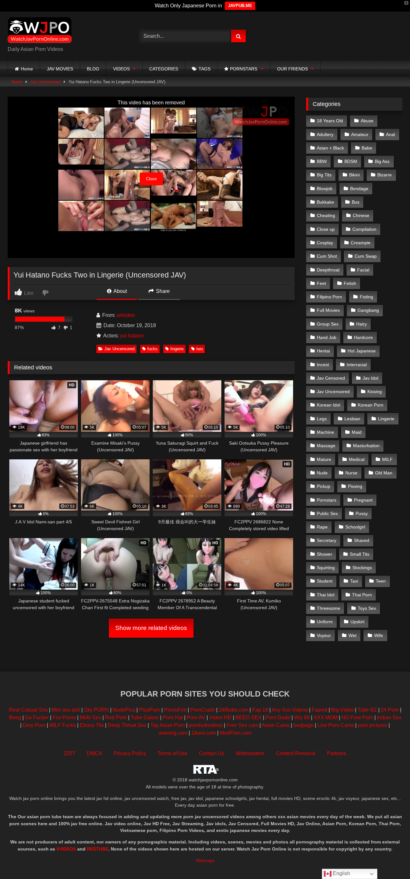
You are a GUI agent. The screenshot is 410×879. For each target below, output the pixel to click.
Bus (355, 202)
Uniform (325, 621)
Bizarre (384, 174)
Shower (324, 554)
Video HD (220, 717)
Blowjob (324, 188)
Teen (381, 581)
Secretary (326, 540)
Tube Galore (145, 717)
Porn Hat (173, 717)
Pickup (323, 486)
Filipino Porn (329, 296)
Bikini (354, 174)
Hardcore (363, 337)
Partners (336, 753)
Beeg (15, 717)
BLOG (93, 68)
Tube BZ (367, 710)
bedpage (304, 725)
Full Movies (328, 310)
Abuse (367, 120)
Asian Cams (276, 725)
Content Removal (296, 753)
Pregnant (363, 500)
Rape (322, 526)
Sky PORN (96, 710)
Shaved (361, 540)
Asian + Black (330, 147)
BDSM (350, 161)
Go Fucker (37, 717)
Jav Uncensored (45, 81)
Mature (324, 459)
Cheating (326, 215)
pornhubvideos (206, 725)
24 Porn (390, 710)
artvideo (126, 315)
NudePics (124, 710)
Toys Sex (367, 608)
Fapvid (319, 710)
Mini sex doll (66, 710)
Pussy (362, 513)
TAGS (204, 68)
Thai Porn (362, 594)
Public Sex (327, 513)
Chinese (361, 215)
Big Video (342, 710)
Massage (326, 445)
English (341, 873)
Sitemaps (205, 860)
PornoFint (175, 710)
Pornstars (326, 500)
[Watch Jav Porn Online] (40, 31)
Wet (352, 635)
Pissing (355, 486)
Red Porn (116, 717)
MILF (387, 459)
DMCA (94, 753)
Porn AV (196, 717)
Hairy (361, 324)
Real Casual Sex (28, 710)
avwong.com (174, 733)
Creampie (361, 242)
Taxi (354, 581)
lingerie (177, 348)
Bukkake (325, 202)
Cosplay (325, 242)
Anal (390, 134)
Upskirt (357, 621)
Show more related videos (151, 628)
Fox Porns (64, 717)
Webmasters (250, 753)
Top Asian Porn (167, 725)
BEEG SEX (248, 717)
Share (162, 291)
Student (324, 581)
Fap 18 (260, 710)
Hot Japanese (362, 350)
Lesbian (352, 418)
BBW (322, 161)
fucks (152, 348)
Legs (322, 418)
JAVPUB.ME (240, 5)
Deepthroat (328, 269)
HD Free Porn (357, 717)
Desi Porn (34, 725)
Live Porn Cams (335, 725)
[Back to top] (390, 860)
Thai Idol (325, 594)
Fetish (350, 283)
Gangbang (368, 310)
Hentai (323, 350)
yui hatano (132, 335)
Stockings (362, 567)
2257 (69, 753)
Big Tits (324, 174)
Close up (326, 229)
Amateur (359, 134)
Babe (367, 147)
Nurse (351, 472)
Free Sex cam (242, 725)
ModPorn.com (235, 733)
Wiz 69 (302, 717)
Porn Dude (278, 717)
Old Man (383, 472)
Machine (325, 432)
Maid (357, 432)
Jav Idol (370, 378)
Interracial (357, 364)
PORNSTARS (243, 68)
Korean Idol (328, 404)
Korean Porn (370, 404)
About (119, 291)
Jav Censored (331, 378)
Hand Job (326, 337)
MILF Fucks (62, 725)
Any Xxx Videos (290, 710)
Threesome (328, 608)
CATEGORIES (163, 68)
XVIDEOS (66, 848)
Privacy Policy (130, 753)
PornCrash (202, 710)
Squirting (326, 567)
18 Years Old (330, 120)
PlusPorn (149, 710)
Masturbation (366, 445)
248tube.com (233, 710)
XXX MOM (326, 717)
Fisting (366, 296)
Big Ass (382, 161)
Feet (321, 283)
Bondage (359, 188)
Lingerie (386, 418)
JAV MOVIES (60, 68)
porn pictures (372, 725)
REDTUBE (97, 848)
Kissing (374, 391)
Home (27, 68)
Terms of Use (172, 753)
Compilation (364, 229)
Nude (322, 472)
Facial (363, 269)
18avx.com (204, 733)
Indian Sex (389, 717)
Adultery (325, 134)
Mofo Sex (90, 717)
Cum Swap (366, 256)
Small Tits (359, 554)
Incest (323, 364)
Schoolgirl (355, 526)
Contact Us (211, 753)
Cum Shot (327, 256)
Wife (378, 635)
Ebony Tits (92, 725)
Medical (357, 459)
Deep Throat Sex (127, 725)
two (199, 348)
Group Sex (328, 324)
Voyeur (324, 635)
